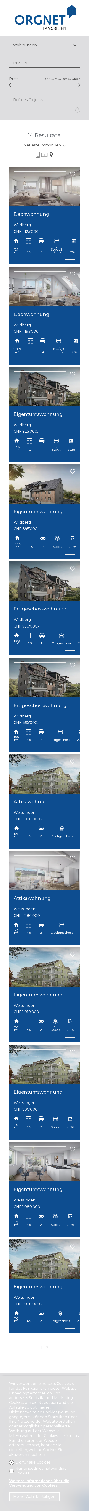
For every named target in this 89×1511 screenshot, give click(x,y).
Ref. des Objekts (28, 100)
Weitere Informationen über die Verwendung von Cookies (39, 1483)
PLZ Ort (20, 63)
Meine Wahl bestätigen (34, 1496)
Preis (13, 79)
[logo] (44, 18)
